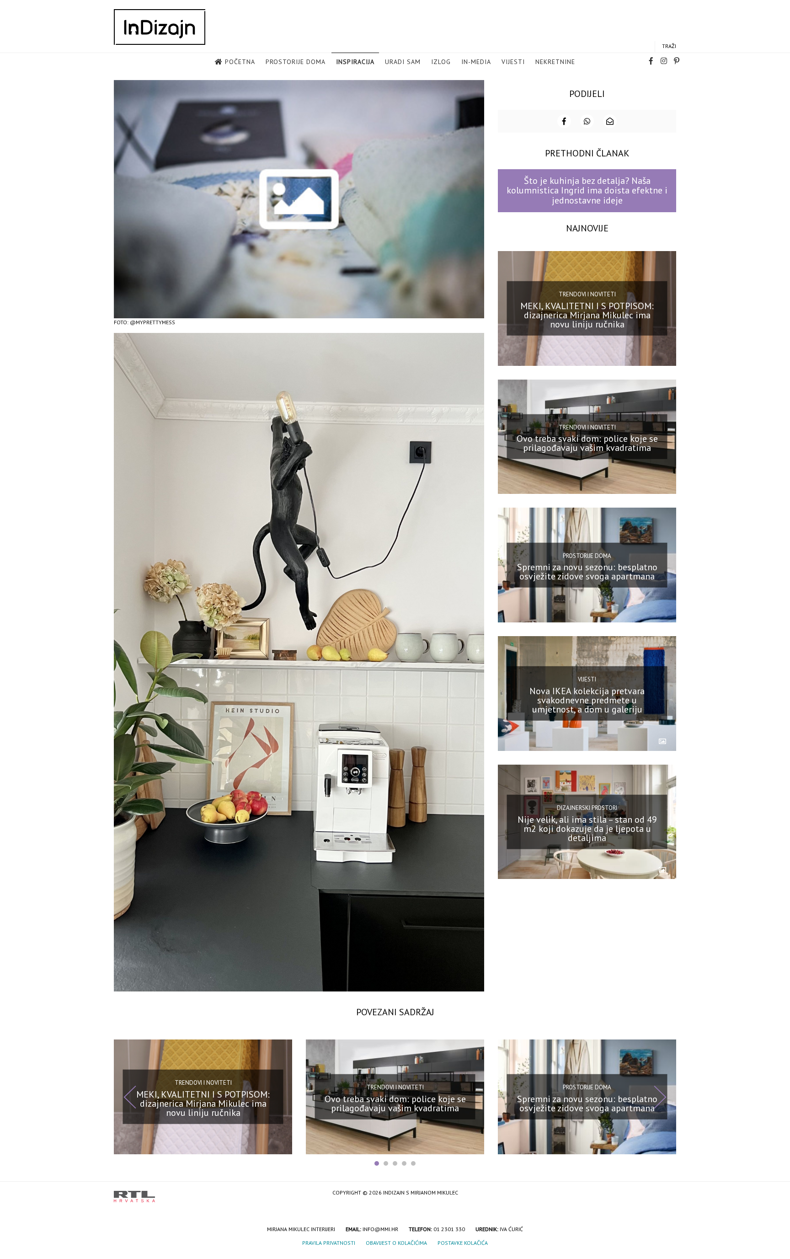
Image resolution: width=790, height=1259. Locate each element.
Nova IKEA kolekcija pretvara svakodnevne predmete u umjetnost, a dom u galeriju (587, 700)
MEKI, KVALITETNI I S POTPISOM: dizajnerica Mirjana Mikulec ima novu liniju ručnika (587, 315)
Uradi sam (403, 62)
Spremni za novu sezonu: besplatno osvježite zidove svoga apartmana (587, 571)
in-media (476, 62)
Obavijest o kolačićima (396, 1242)
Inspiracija (355, 62)
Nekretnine (555, 62)
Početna (240, 62)
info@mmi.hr (380, 1229)
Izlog (441, 62)
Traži (669, 46)
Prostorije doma (296, 62)
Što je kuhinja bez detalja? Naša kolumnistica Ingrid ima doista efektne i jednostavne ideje (587, 190)
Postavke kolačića (463, 1242)
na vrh (667, 1193)
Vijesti (513, 62)
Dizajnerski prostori (587, 808)
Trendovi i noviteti (587, 294)
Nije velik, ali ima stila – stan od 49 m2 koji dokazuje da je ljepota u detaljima (587, 828)
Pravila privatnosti (328, 1242)
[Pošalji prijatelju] (610, 121)
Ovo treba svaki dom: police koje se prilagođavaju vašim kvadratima (587, 443)
